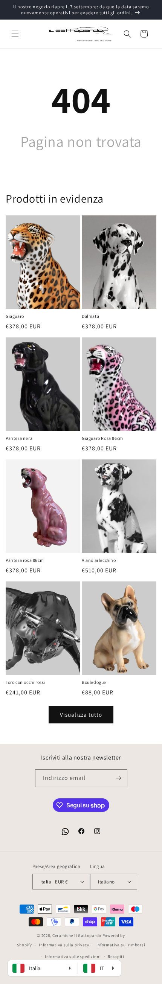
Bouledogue (94, 682)
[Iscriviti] (118, 778)
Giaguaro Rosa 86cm (102, 438)
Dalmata (90, 316)
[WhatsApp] (65, 831)
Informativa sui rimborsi (120, 944)
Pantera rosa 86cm (25, 560)
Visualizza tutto (81, 714)
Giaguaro (15, 316)
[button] (15, 34)
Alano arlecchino (99, 560)
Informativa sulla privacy (64, 944)
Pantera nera (19, 438)
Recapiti (116, 956)
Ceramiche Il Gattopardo (76, 935)
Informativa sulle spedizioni (73, 956)
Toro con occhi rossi (25, 682)
